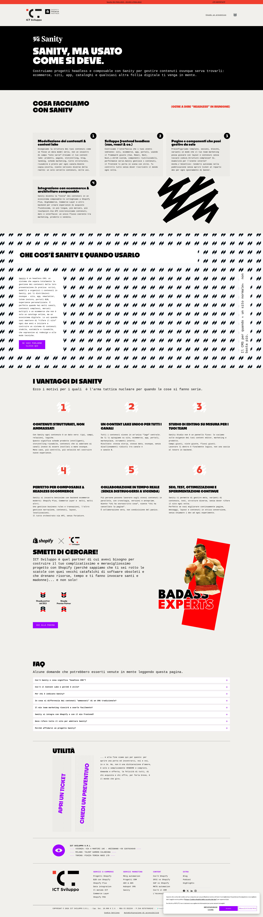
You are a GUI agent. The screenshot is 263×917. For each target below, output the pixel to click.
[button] (62, 793)
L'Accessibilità (161, 894)
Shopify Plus (100, 883)
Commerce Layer (101, 894)
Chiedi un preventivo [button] (216, 15)
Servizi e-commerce (103, 872)
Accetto (228, 908)
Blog (185, 876)
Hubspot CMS (129, 887)
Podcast (187, 880)
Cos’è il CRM (160, 890)
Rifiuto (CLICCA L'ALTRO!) (247, 908)
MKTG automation (161, 887)
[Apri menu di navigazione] (235, 14)
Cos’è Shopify (160, 876)
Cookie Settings (112, 913)
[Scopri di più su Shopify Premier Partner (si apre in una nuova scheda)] (52, 11)
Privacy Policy (162, 908)
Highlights (188, 883)
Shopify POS (99, 897)
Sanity (22, 278)
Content (157, 872)
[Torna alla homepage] (34, 15)
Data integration (102, 887)
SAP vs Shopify (161, 883)
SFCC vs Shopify (161, 880)
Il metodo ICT (100, 890)
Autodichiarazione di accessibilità (141, 913)
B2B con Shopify (101, 880)
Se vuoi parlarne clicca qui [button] (32, 344)
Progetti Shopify (102, 876)
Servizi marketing (132, 872)
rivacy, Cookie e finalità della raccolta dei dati (200, 899)
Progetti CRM (130, 880)
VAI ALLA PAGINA (45, 625)
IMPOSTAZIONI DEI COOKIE (210, 908)
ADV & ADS (128, 883)
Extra (186, 872)
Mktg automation (131, 876)
